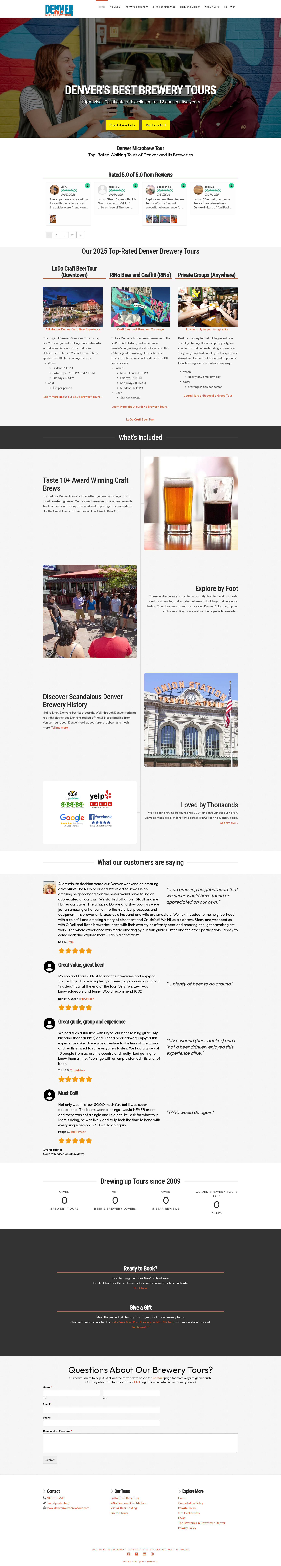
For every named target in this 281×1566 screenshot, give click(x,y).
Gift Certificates (189, 1513)
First (45, 1398)
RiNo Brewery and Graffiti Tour (153, 1322)
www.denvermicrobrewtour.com (67, 1508)
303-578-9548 (56, 1498)
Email (47, 1404)
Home (182, 1498)
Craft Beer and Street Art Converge (140, 329)
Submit (50, 1460)
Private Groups (117, 1550)
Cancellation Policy (190, 1503)
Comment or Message (57, 1431)
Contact (158, 1378)
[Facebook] (128, 1554)
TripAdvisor (86, 999)
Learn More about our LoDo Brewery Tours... (72, 397)
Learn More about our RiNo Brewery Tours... (140, 406)
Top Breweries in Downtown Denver (201, 1523)
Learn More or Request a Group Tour (208, 395)
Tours (102, 1550)
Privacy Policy (187, 1528)
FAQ (137, 1382)
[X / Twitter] (136, 1554)
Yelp (71, 942)
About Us (173, 1550)
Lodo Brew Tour (121, 1322)
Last (105, 1398)
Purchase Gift (140, 1327)
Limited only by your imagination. (208, 329)
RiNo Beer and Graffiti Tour (129, 1503)
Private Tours (119, 1513)
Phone (47, 1417)
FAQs (181, 1518)
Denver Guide (158, 1550)
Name (47, 1387)
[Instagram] (152, 1554)
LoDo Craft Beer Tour (140, 419)
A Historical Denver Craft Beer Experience (72, 329)
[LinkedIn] (144, 1554)
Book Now (140, 1288)
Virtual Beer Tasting (124, 1508)
